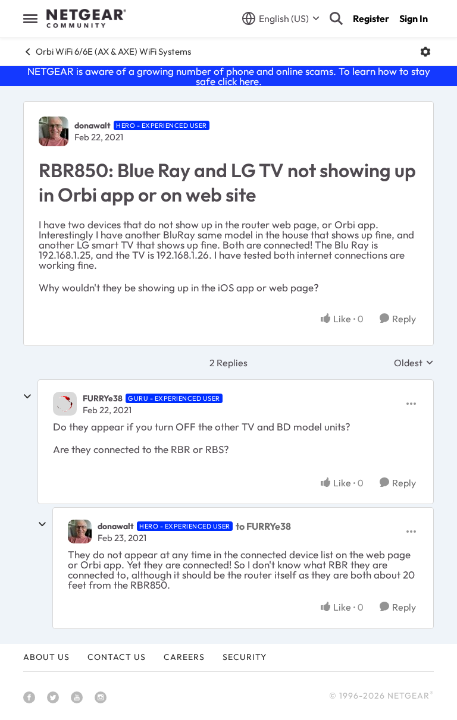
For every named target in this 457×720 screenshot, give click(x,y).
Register (371, 18)
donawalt (92, 125)
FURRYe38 (103, 398)
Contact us (116, 657)
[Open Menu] (425, 51)
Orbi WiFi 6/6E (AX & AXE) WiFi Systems (113, 51)
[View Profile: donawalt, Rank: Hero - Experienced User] (53, 131)
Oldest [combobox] (414, 362)
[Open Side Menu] (30, 18)
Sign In (413, 18)
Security (245, 657)
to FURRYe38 (263, 526)
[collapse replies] (27, 396)
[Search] (336, 18)
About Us (46, 657)
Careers (184, 657)
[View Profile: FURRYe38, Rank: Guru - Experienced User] (65, 404)
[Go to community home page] (86, 18)
